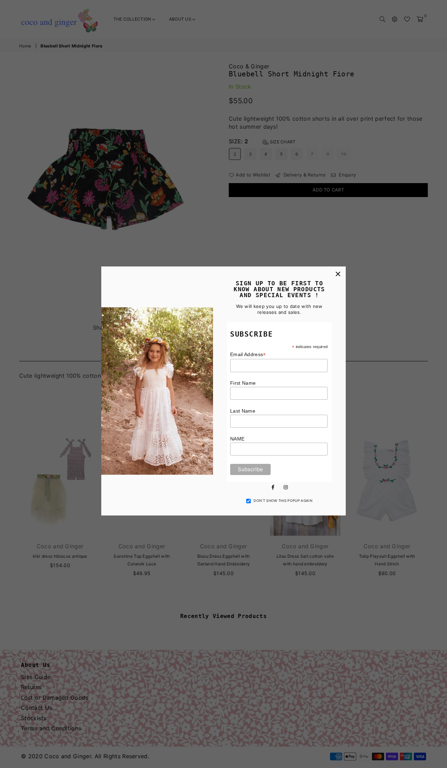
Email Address (248, 354)
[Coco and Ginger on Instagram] (285, 486)
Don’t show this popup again (283, 500)
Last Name (242, 411)
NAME (237, 439)
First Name (243, 383)
